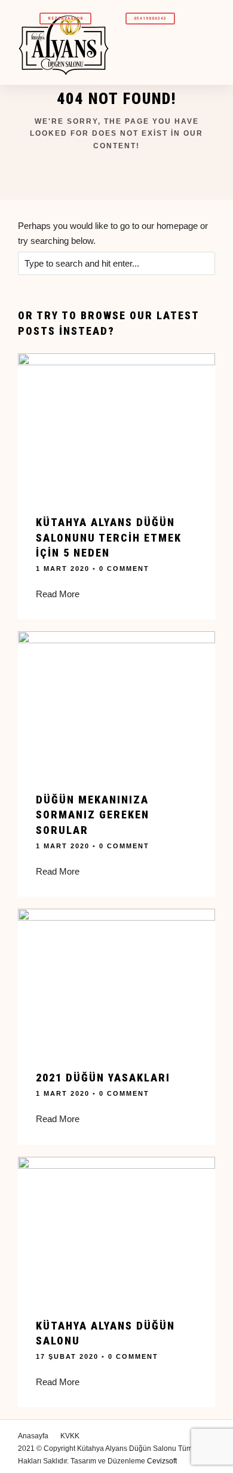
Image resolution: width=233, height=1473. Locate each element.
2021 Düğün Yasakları (103, 1077)
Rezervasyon (65, 18)
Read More (57, 594)
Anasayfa (33, 1436)
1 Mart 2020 (63, 568)
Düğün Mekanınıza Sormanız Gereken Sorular (92, 814)
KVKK (69, 1436)
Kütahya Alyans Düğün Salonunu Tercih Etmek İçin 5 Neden (109, 537)
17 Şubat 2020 (67, 1356)
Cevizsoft (162, 1461)
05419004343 (150, 18)
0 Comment (124, 568)
